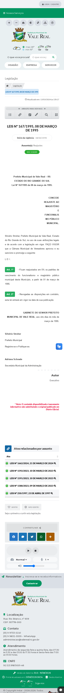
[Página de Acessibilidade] (52, 23)
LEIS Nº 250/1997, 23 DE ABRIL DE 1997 (30, 493)
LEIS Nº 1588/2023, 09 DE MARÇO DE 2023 (32, 485)
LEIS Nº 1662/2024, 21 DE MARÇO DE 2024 (32, 463)
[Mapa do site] (45, 23)
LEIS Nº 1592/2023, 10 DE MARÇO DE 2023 (32, 470)
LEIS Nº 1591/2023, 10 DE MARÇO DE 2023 (32, 478)
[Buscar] (53, 57)
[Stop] (35, 550)
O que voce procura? (18, 57)
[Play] (28, 550)
